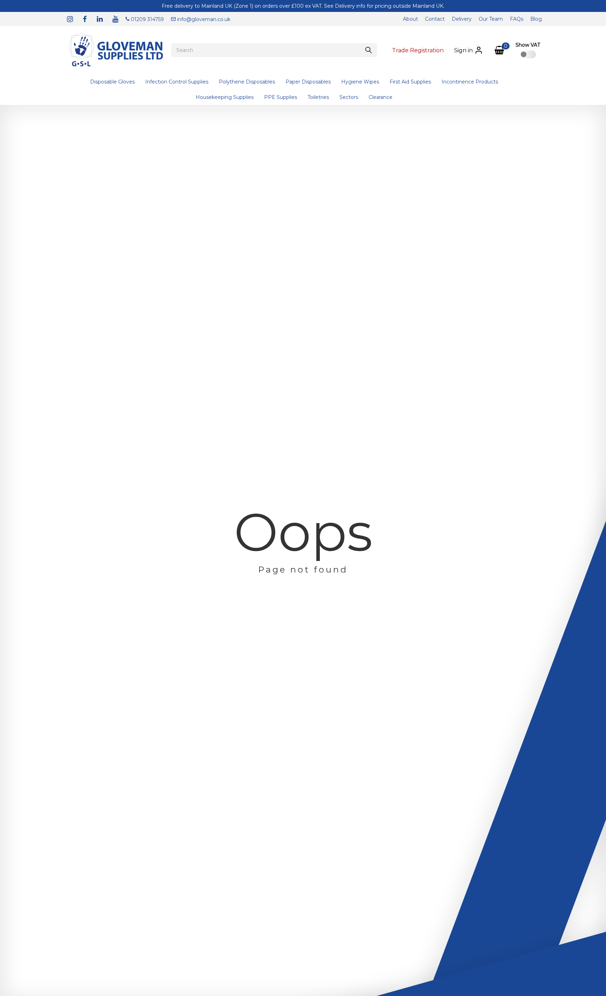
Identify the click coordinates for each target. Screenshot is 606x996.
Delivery (462, 19)
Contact (435, 19)
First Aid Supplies (410, 82)
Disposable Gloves (112, 82)
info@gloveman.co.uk (203, 19)
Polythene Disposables (247, 82)
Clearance (380, 97)
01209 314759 (146, 19)
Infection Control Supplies (176, 82)
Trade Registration (418, 50)
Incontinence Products (470, 82)
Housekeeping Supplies (225, 97)
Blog (536, 19)
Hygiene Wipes (360, 82)
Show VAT (528, 45)
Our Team (491, 19)
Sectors (348, 97)
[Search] (368, 50)
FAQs (516, 19)
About (410, 19)
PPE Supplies (280, 97)
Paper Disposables (308, 82)
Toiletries (318, 97)
